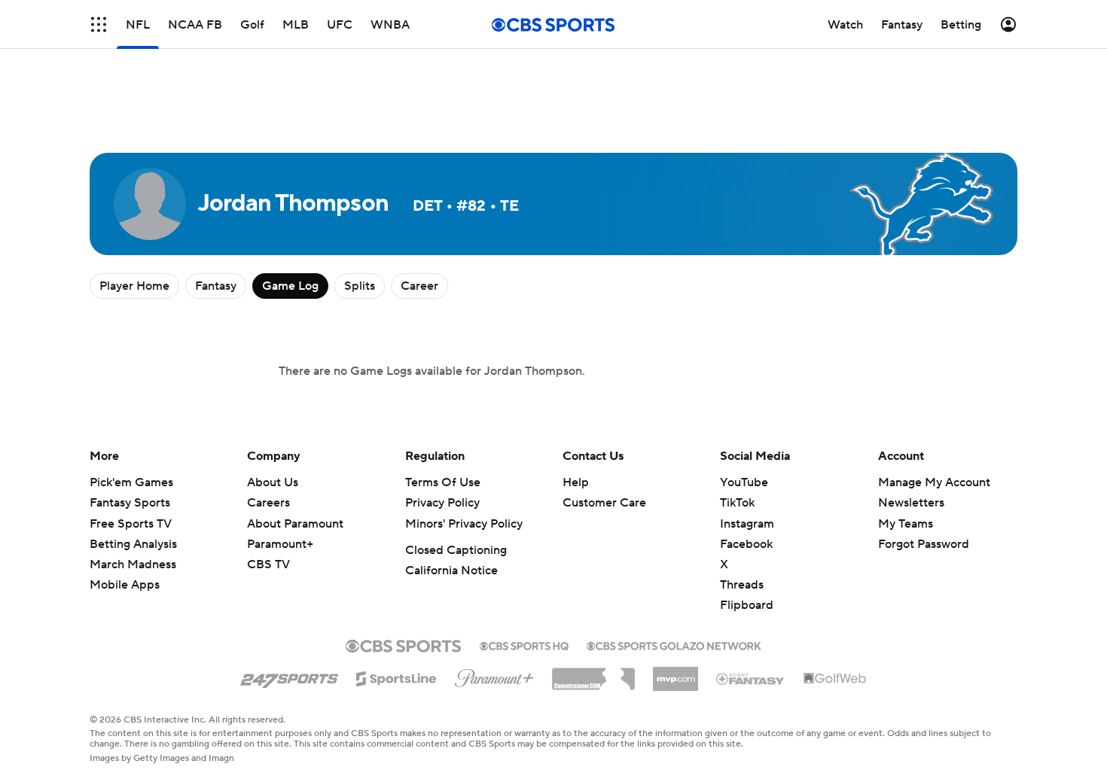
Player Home (134, 286)
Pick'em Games (131, 482)
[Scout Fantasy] (750, 678)
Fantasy (215, 286)
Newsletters (911, 502)
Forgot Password (923, 544)
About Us (272, 482)
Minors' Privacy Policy (464, 523)
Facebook (746, 544)
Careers (268, 502)
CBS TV (268, 564)
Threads (742, 584)
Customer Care (604, 502)
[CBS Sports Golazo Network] (674, 644)
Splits (359, 286)
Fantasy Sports (130, 502)
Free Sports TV (131, 523)
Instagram (747, 523)
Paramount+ (280, 544)
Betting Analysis (133, 544)
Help (576, 482)
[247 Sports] (289, 675)
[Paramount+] (494, 675)
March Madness (133, 564)
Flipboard (746, 605)
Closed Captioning (456, 550)
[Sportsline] (396, 676)
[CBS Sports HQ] (524, 644)
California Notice (451, 570)
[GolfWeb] (835, 678)
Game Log (290, 286)
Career (419, 286)
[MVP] (675, 672)
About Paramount (295, 523)
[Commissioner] (593, 673)
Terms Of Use (442, 482)
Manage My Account (934, 482)
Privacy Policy (442, 502)
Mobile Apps (125, 584)
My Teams (905, 523)
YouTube (744, 482)
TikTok (737, 502)
